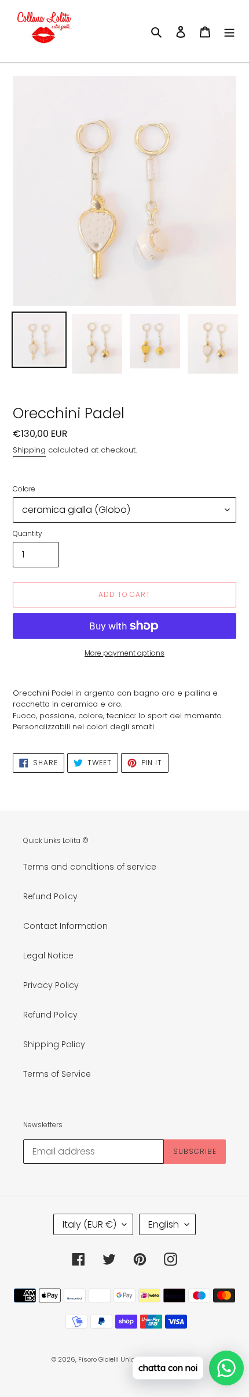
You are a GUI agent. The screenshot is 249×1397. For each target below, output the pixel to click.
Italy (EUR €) (89, 1224)
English (163, 1224)
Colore (24, 489)
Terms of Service (57, 1074)
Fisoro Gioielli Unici (107, 1359)
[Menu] (229, 31)
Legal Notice (48, 955)
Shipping (29, 449)
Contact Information (65, 926)
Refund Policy (50, 896)
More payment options (124, 653)
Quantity (27, 533)
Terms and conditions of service (89, 867)
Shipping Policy (54, 1044)
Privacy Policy (51, 985)
